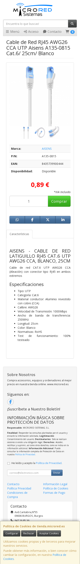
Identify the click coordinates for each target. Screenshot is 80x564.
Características (19, 234)
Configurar (12, 533)
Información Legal (55, 484)
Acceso (33, 31)
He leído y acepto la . (36, 463)
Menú (14, 31)
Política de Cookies (55, 488)
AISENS (47, 149)
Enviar (56, 472)
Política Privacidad (19, 488)
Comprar (59, 201)
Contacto (54, 31)
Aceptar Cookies (49, 533)
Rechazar (28, 533)
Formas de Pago (54, 493)
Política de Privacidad (25, 454)
